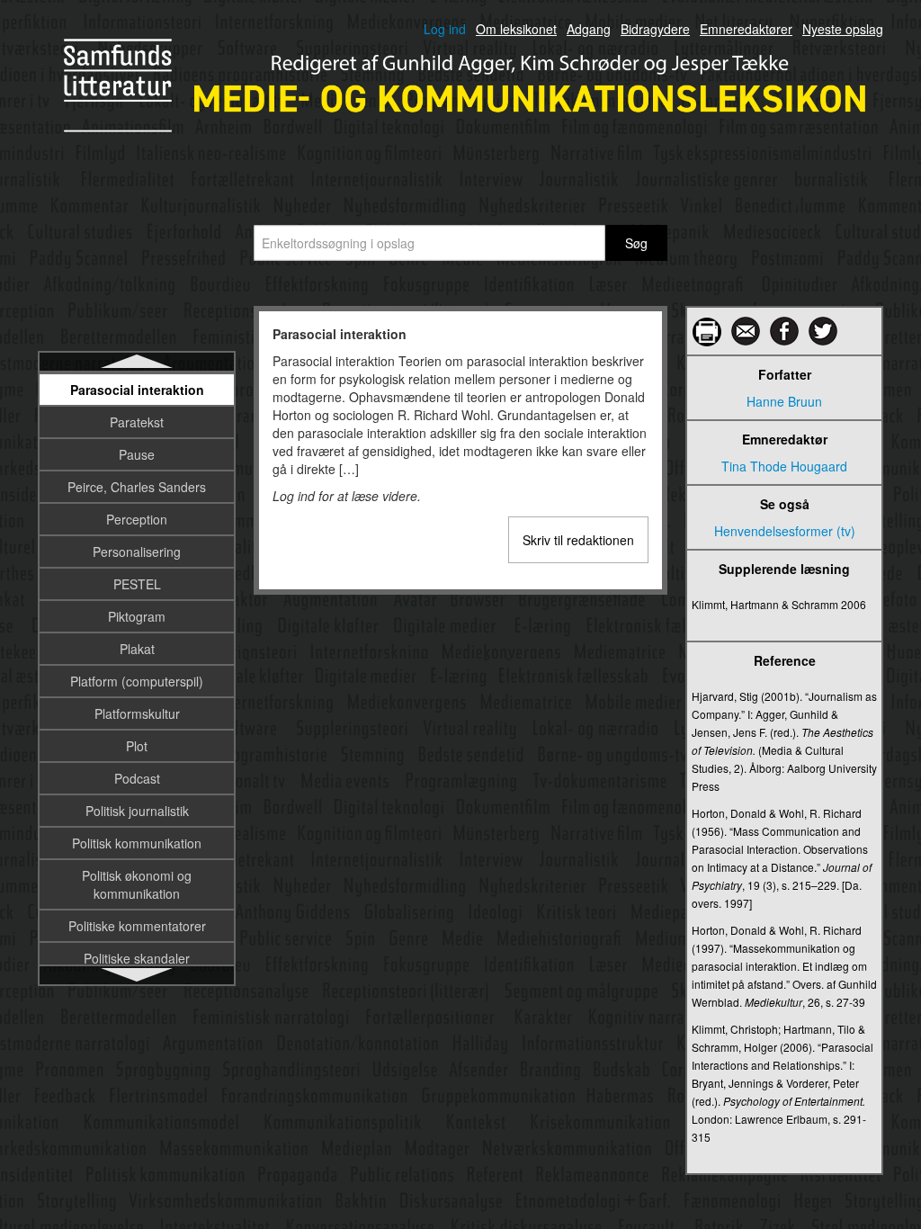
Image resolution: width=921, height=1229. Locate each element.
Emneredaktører (746, 29)
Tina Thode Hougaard (784, 466)
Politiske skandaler (137, 958)
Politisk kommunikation (136, 843)
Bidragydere (655, 29)
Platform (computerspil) (136, 681)
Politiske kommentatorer (137, 926)
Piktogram (136, 616)
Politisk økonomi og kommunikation (137, 884)
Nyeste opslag (842, 29)
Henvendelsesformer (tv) (784, 531)
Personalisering (137, 552)
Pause (137, 454)
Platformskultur (137, 713)
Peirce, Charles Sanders (136, 487)
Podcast (137, 778)
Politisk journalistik (137, 811)
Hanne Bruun (784, 401)
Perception (136, 519)
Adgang (589, 29)
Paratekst (137, 422)
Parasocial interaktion (137, 390)
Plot (137, 746)
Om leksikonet (516, 29)
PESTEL (137, 584)
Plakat (137, 649)
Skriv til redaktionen (578, 540)
